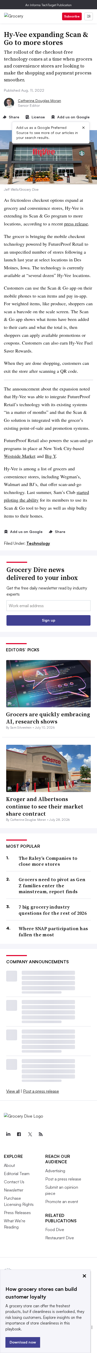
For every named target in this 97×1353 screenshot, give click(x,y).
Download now (23, 1342)
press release (76, 224)
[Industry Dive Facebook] (18, 1134)
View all (13, 1091)
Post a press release (41, 1091)
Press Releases (17, 1212)
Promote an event (61, 1201)
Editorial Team (16, 1173)
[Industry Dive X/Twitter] (29, 1134)
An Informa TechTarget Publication (48, 5)
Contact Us (14, 1181)
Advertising (55, 1170)
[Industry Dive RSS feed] (40, 1134)
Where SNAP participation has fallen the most (53, 932)
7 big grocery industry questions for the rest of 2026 (53, 910)
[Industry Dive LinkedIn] (8, 1134)
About (9, 1165)
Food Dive (54, 1229)
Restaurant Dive (59, 1237)
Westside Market (19, 456)
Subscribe (72, 16)
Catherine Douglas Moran (39, 100)
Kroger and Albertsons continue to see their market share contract (44, 806)
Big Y (50, 456)
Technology (38, 543)
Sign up (48, 620)
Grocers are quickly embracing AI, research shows (48, 718)
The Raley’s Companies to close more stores (48, 861)
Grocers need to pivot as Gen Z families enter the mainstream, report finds (52, 885)
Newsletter (13, 1190)
